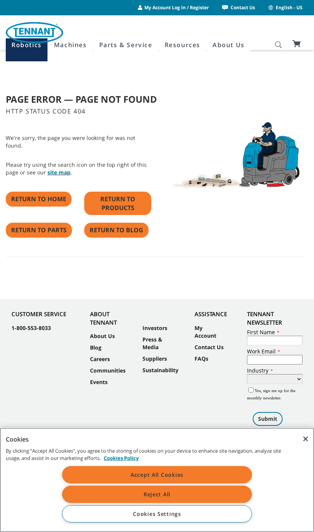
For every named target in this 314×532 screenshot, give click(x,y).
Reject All (157, 494)
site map (58, 172)
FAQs (201, 358)
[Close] (305, 438)
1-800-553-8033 (31, 328)
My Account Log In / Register (176, 7)
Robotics (26, 45)
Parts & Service (125, 45)
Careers (100, 359)
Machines (70, 45)
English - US (289, 7)
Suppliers (154, 358)
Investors (154, 328)
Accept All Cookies (157, 474)
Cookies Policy (121, 458)
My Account (205, 331)
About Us (229, 45)
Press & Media (152, 343)
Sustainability (160, 370)
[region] (157, 480)
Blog (95, 347)
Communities (108, 370)
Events (99, 382)
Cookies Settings (157, 513)
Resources (182, 45)
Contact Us (243, 7)
